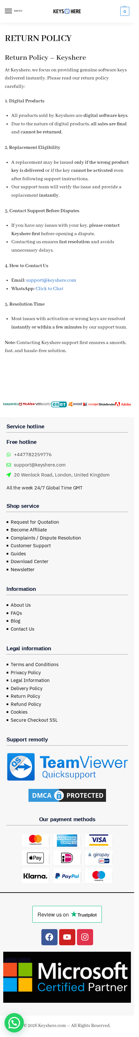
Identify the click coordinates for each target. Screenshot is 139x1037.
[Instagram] (85, 937)
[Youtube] (67, 937)
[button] (124, 11)
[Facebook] (49, 937)
